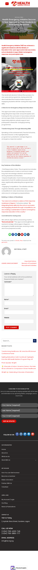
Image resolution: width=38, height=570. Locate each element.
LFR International (10, 554)
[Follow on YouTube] (33, 434)
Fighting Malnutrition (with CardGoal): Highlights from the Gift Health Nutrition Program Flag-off (18, 358)
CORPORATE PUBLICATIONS (9, 557)
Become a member (8, 476)
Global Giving (19, 558)
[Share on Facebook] (13, 234)
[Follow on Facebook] (17, 434)
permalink (4, 242)
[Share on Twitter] (16, 234)
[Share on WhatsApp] (9, 234)
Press (21, 17)
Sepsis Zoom (29, 554)
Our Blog (4, 503)
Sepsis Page (20, 554)
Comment (8, 282)
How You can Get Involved (10, 473)
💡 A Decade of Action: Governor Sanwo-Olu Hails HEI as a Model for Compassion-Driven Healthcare (19, 367)
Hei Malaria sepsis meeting (27, 553)
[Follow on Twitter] (25, 434)
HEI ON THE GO (22, 557)
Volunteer (5, 487)
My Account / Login (8, 499)
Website (6, 318)
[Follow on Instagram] (21, 434)
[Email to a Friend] (19, 234)
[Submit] (34, 340)
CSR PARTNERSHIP (12, 553)
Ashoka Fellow (14, 556)
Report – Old (32, 557)
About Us (5, 453)
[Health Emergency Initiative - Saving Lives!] (20, 3)
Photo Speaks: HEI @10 (9, 363)
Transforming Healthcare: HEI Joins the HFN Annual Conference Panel (19, 352)
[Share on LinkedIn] (25, 234)
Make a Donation (7, 480)
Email (6, 308)
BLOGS (4, 553)
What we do (6, 456)
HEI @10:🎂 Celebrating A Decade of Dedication (18, 372)
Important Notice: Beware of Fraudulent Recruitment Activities (29, 263)
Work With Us (6, 460)
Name (6, 299)
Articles (17, 17)
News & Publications (8, 507)
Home (4, 449)
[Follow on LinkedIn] (29, 434)
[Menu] (7, 3)
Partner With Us (7, 483)
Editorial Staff (27, 29)
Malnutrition (24, 556)
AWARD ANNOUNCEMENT (10, 263)
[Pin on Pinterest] (22, 234)
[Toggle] (35, 460)
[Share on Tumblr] (28, 234)
